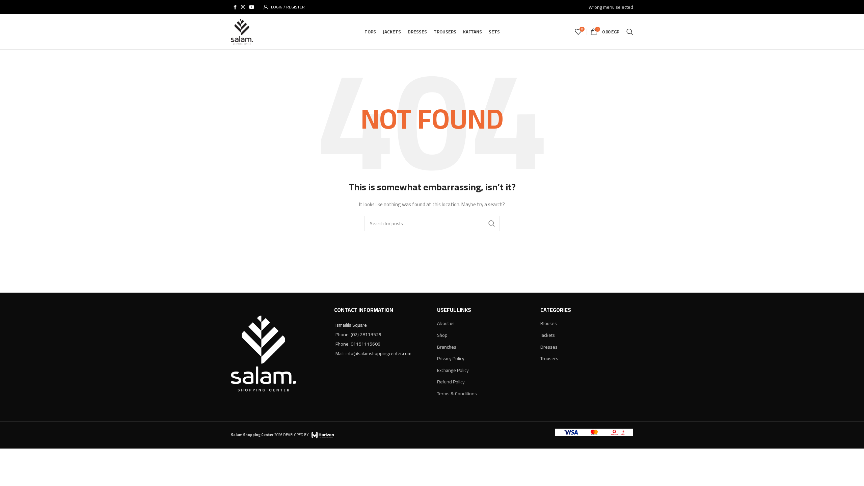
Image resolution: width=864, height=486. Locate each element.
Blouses (548, 323)
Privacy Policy (450, 358)
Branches (446, 347)
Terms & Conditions (457, 393)
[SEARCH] (492, 223)
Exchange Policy (453, 370)
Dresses (549, 347)
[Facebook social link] (235, 7)
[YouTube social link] (251, 7)
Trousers (549, 358)
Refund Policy (451, 381)
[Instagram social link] (243, 7)
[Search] (630, 31)
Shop (442, 335)
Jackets (547, 335)
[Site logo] (242, 31)
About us (446, 323)
